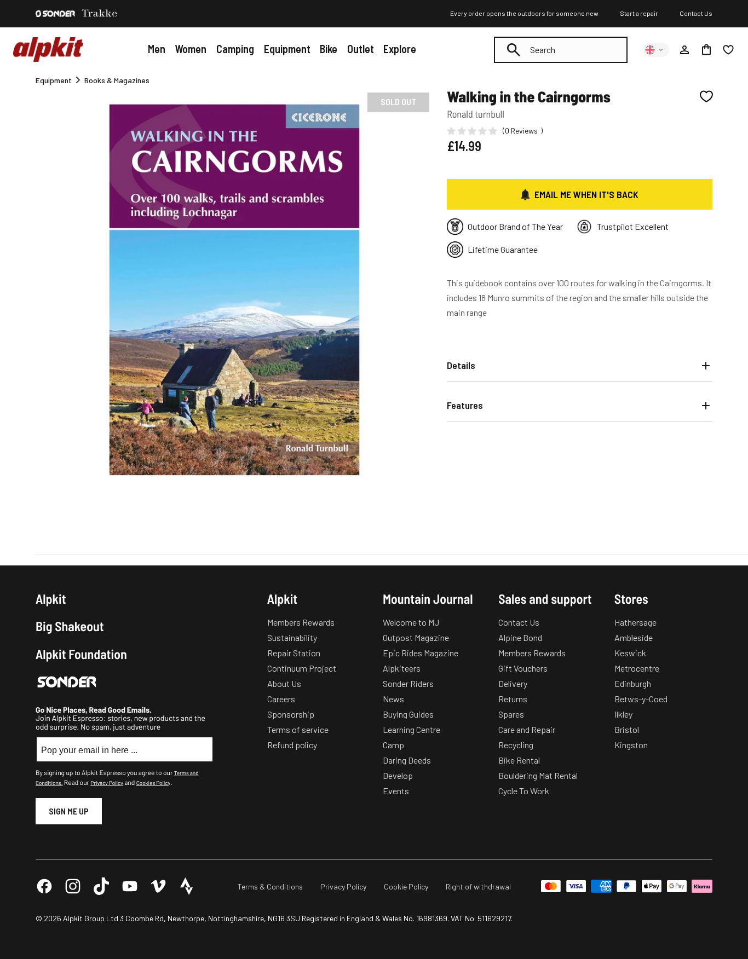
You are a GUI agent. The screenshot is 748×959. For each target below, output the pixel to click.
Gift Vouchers (523, 668)
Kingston (631, 745)
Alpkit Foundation (81, 654)
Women (190, 48)
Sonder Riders (408, 683)
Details (461, 365)
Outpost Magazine (416, 637)
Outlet (360, 48)
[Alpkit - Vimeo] (158, 886)
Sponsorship (290, 714)
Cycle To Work (523, 790)
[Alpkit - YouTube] (130, 886)
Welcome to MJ (411, 622)
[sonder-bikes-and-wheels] (55, 13)
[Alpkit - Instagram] (73, 886)
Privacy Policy (106, 782)
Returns (512, 699)
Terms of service (298, 729)
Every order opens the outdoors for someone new (524, 13)
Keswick (630, 653)
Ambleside (633, 637)
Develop (398, 775)
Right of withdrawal (478, 886)
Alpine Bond (520, 637)
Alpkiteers (402, 668)
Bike (328, 48)
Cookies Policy (153, 782)
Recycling (515, 745)
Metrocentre (636, 668)
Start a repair (639, 13)
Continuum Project (301, 668)
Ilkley (623, 714)
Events (396, 790)
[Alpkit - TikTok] (101, 886)
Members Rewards (301, 622)
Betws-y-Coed (641, 699)
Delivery (512, 683)
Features (465, 405)
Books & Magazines (116, 80)
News (393, 699)
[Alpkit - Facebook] (44, 886)
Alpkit (51, 599)
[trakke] (100, 13)
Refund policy (292, 745)
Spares (511, 714)
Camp (393, 745)
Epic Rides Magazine (420, 653)
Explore (399, 48)
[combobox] (561, 50)
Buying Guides (408, 714)
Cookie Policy (406, 886)
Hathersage (635, 622)
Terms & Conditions (270, 886)
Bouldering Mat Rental (538, 775)
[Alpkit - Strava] (186, 886)
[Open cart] (706, 49)
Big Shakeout (70, 626)
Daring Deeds (407, 760)
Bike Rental (519, 760)
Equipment (287, 48)
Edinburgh (632, 683)
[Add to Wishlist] (706, 96)
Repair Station (293, 653)
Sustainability (292, 637)
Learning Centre (411, 729)
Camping (235, 48)
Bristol (626, 729)
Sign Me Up (69, 811)
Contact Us (696, 13)
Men (156, 48)
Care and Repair (526, 729)
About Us (284, 683)
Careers (281, 699)
